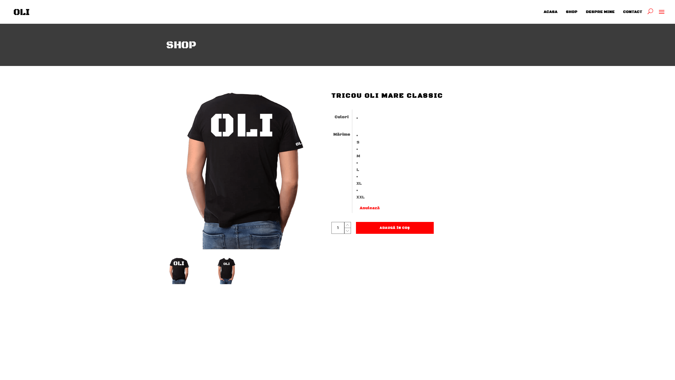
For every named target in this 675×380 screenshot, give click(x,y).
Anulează (370, 208)
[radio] (368, 118)
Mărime (341, 134)
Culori (342, 117)
